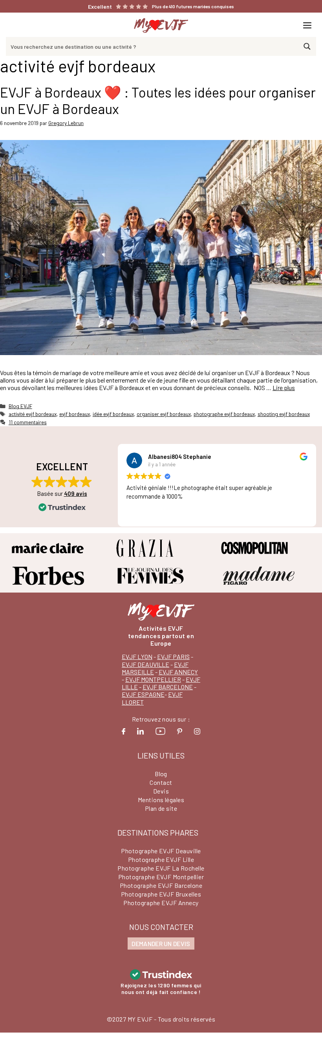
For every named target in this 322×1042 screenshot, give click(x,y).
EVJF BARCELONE (168, 686)
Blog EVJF (20, 406)
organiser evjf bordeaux (164, 414)
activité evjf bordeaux (33, 414)
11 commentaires (28, 422)
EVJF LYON (137, 656)
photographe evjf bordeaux (224, 414)
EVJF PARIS (173, 656)
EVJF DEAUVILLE (145, 664)
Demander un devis (161, 943)
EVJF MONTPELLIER (153, 679)
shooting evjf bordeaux (284, 414)
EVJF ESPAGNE (143, 694)
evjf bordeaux (74, 414)
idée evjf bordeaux (113, 414)
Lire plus (284, 387)
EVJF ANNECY (178, 672)
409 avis (75, 493)
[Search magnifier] (307, 46)
